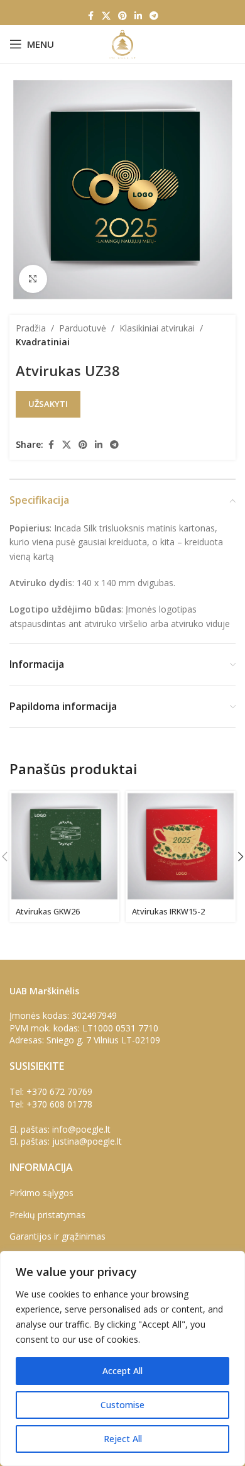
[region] (122, 1358)
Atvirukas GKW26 (48, 911)
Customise (122, 1405)
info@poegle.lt (81, 1129)
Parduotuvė (82, 328)
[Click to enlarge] (33, 279)
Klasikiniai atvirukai (157, 328)
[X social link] (106, 16)
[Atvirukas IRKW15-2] (181, 846)
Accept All (122, 1371)
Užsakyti (48, 403)
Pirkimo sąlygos (41, 1193)
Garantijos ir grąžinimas (57, 1236)
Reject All (123, 1439)
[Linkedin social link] (138, 16)
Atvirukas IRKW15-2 (168, 911)
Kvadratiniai (43, 342)
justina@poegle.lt (87, 1141)
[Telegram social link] (154, 16)
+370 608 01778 (59, 1104)
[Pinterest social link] (122, 16)
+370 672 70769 (59, 1091)
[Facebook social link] (90, 16)
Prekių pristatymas (47, 1215)
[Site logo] (122, 43)
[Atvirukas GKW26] (64, 846)
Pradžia (31, 328)
